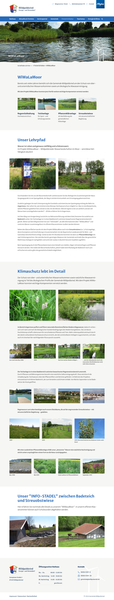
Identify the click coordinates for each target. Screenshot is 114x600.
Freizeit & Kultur (68, 19)
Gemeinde (54, 19)
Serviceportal (42, 19)
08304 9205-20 (86, 576)
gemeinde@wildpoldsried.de (90, 579)
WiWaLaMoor (50, 66)
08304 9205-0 (86, 572)
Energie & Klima (94, 19)
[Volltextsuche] (103, 18)
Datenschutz (22, 596)
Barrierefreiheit (32, 596)
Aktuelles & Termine (26, 19)
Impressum (13, 596)
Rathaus (12, 19)
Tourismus (81, 19)
